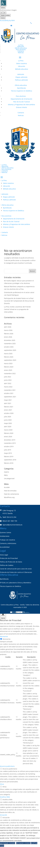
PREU (6, 475)
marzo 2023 (8, 363)
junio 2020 (8, 420)
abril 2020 (7, 426)
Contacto (21, 51)
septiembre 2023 (10, 360)
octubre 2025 (8, 347)
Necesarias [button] (4, 636)
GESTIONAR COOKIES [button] (7, 843)
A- (1, 13)
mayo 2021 (8, 400)
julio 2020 (7, 417)
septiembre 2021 (10, 397)
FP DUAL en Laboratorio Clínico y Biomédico (15, 583)
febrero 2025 (8, 357)
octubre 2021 (8, 393)
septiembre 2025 (10, 350)
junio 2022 (8, 380)
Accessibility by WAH (7, 20)
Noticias (21, 53)
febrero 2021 (8, 407)
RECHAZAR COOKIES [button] (23, 843)
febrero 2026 (8, 334)
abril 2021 (7, 403)
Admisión (20, 46)
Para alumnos (21, 50)
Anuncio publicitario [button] (7, 766)
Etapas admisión (21, 77)
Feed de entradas (10, 491)
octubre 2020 (8, 413)
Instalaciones (4, 536)
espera (6, 472)
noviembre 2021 (10, 390)
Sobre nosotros (21, 63)
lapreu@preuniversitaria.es (22, 25)
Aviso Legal (4, 555)
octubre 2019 (8, 446)
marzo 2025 (8, 354)
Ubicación (21, 66)
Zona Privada (8, 121)
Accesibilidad (4, 547)
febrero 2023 (8, 367)
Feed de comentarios (11, 494)
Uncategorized (9, 478)
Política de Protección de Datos (11, 562)
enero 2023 (8, 370)
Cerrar (3, 8)
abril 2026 (7, 327)
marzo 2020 (8, 430)
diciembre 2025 (9, 340)
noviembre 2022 (10, 373)
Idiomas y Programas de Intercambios (21, 104)
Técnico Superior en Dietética (21, 91)
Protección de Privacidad (9, 558)
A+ (4, 13)
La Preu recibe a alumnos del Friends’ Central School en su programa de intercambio (17, 309)
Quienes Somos (5, 532)
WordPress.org (9, 497)
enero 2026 (8, 337)
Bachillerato (21, 88)
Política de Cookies (6, 565)
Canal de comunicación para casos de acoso (16, 569)
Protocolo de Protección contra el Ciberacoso (16, 572)
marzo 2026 (8, 330)
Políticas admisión (21, 80)
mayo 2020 (8, 423)
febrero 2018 (8, 463)
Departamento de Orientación (21, 99)
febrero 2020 (8, 433)
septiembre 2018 (10, 460)
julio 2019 (7, 450)
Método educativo (21, 69)
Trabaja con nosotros (7, 540)
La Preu (20, 45)
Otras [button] (2, 784)
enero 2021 (8, 410)
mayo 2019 (8, 453)
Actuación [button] (3, 815)
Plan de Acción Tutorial (21, 102)
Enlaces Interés (21, 107)
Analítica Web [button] (5, 797)
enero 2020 (8, 437)
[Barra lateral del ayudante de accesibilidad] (3, 3)
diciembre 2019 (9, 440)
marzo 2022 (8, 387)
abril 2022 (7, 383)
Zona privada (8, 240)
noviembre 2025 (10, 343)
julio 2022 (7, 377)
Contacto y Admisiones (8, 543)
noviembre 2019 (10, 443)
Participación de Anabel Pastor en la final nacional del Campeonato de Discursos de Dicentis (19, 301)
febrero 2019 (8, 456)
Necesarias (6, 639)
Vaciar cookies (5, 15)
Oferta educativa (21, 48)
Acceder (7, 487)
